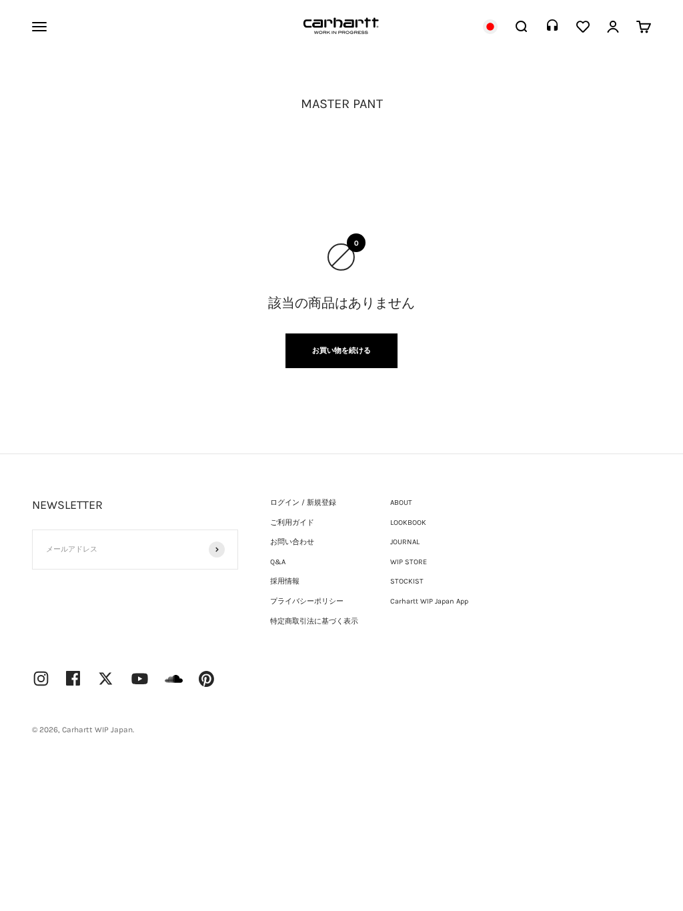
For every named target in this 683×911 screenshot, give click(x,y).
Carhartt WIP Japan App (429, 601)
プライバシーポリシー (307, 601)
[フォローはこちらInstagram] (41, 679)
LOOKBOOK (408, 522)
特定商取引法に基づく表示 (314, 621)
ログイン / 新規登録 (303, 502)
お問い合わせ (292, 542)
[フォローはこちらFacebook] (73, 678)
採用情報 (284, 581)
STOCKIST (407, 581)
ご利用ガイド (292, 522)
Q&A (277, 562)
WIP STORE (408, 562)
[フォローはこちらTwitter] (106, 679)
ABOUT (401, 502)
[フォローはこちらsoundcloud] (174, 685)
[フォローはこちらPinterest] (207, 679)
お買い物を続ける (341, 350)
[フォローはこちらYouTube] (140, 679)
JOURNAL (405, 542)
